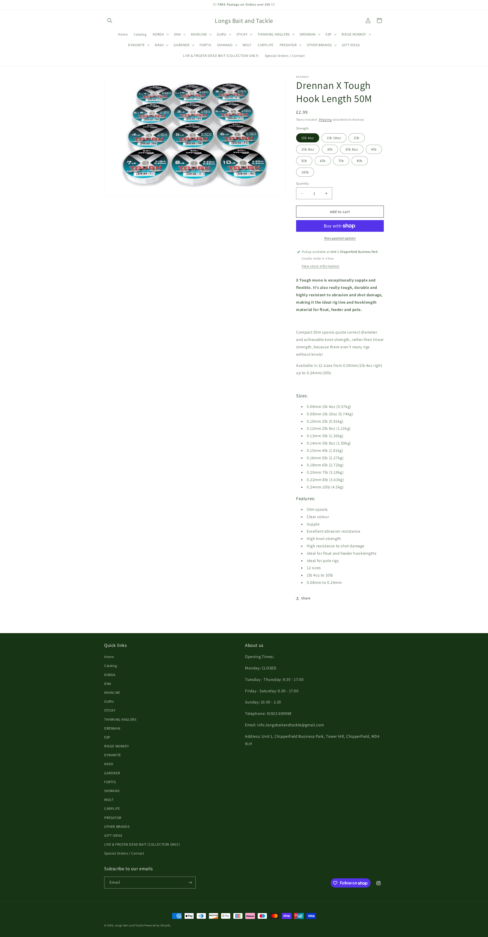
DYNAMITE (112, 755)
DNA (107, 683)
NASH (108, 764)
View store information (320, 266)
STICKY (110, 710)
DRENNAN (112, 728)
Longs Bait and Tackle (129, 925)
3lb (330, 149)
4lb (374, 149)
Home (109, 656)
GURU (109, 701)
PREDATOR (112, 817)
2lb (356, 138)
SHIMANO (111, 790)
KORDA (110, 674)
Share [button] (306, 598)
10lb (305, 172)
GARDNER (112, 773)
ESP (107, 737)
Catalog (110, 665)
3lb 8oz (351, 149)
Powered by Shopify (157, 925)
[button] (109, 20)
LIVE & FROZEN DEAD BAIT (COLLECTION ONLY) (142, 844)
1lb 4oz (307, 138)
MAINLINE (112, 692)
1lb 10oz (334, 138)
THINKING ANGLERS (120, 719)
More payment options (340, 238)
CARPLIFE (112, 808)
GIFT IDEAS (113, 835)
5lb (304, 160)
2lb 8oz (307, 149)
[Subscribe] (189, 883)
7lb (341, 160)
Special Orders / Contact (124, 853)
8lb (359, 160)
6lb (323, 160)
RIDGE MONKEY (116, 746)
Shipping (325, 119)
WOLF (108, 799)
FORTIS (110, 782)
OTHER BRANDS (116, 826)
